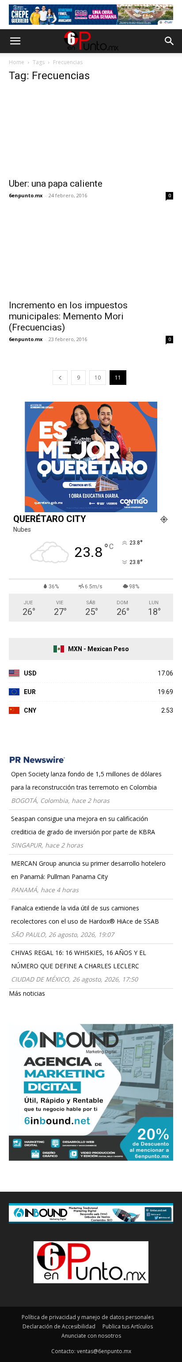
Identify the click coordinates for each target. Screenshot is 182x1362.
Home (16, 62)
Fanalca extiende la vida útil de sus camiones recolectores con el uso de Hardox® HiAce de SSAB (85, 914)
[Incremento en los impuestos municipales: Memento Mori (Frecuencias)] (91, 254)
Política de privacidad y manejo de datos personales (88, 1317)
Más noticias (27, 993)
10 (98, 377)
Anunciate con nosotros (91, 1335)
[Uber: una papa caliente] (91, 132)
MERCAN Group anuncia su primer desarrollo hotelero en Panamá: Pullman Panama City (88, 870)
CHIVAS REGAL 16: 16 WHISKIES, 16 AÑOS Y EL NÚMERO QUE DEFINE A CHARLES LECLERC (78, 959)
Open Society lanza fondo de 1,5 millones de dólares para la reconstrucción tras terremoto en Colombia (86, 780)
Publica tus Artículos (127, 1326)
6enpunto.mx (25, 195)
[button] (15, 41)
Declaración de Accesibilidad (59, 1326)
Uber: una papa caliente (55, 183)
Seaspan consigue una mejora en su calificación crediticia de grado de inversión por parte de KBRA (83, 825)
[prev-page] (60, 377)
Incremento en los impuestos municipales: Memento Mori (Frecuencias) (68, 316)
